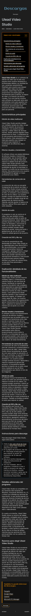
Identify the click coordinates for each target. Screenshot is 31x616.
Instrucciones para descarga (12, 63)
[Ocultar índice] (26, 35)
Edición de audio (10, 53)
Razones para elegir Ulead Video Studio (14, 69)
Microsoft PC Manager (11, 599)
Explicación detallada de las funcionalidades (12, 59)
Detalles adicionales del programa (14, 66)
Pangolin (7, 591)
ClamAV (6, 596)
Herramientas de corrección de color (15, 49)
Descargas (5, 605)
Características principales (12, 41)
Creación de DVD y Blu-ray (13, 56)
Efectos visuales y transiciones (14, 46)
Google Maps (8, 594)
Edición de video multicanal (13, 43)
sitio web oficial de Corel (18, 444)
